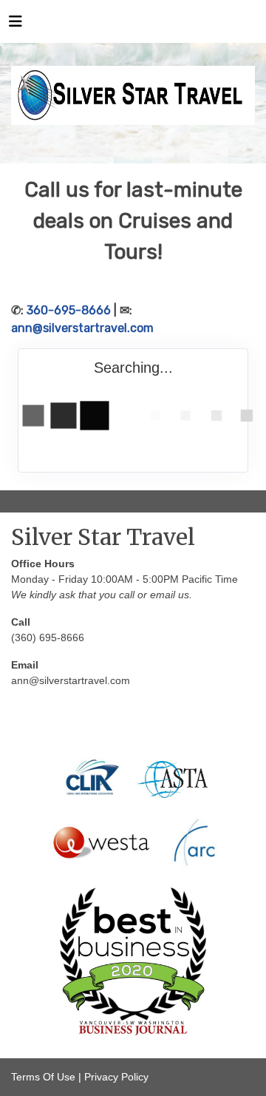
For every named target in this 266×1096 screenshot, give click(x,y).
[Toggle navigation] (15, 25)
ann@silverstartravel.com (82, 328)
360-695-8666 (69, 310)
